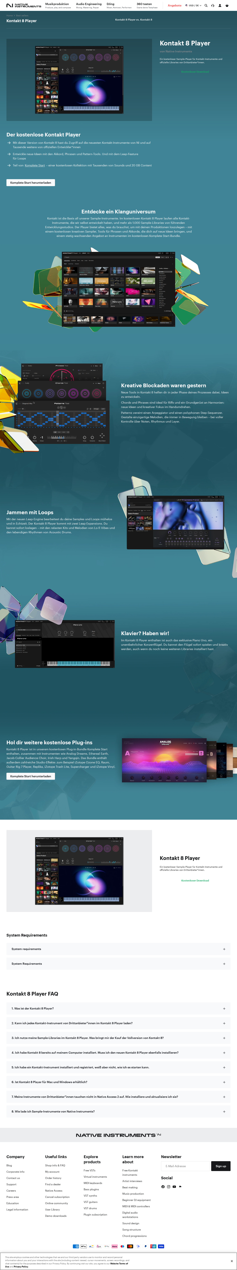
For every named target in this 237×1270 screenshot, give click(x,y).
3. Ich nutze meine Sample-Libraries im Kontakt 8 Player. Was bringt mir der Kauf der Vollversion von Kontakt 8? (88, 1037)
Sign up (221, 1166)
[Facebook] (163, 1187)
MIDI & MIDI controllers (136, 1206)
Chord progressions (134, 1236)
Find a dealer (53, 1184)
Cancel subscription (57, 1197)
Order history (53, 1178)
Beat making (130, 1187)
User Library (52, 1209)
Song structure (131, 1229)
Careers (11, 1190)
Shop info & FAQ (55, 1165)
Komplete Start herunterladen (30, 182)
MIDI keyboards (93, 1183)
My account (52, 1171)
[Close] (231, 1261)
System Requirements (27, 963)
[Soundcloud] (180, 1187)
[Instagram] (169, 1187)
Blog (9, 1165)
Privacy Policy (21, 1267)
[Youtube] (174, 1187)
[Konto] (219, 5)
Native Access (53, 1190)
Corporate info (15, 1171)
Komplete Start (35, 165)
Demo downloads (56, 1216)
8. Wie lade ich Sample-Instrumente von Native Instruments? (53, 1111)
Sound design (130, 1223)
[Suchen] (206, 5)
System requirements (26, 948)
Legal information (17, 1209)
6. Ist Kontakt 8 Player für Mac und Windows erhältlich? (49, 1081)
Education (12, 1203)
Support (11, 1184)
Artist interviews (132, 1181)
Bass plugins (91, 1189)
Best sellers (22, 15)
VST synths (90, 1195)
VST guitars (91, 1202)
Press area (12, 1197)
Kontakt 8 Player (21, 21)
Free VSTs (89, 1170)
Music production (133, 1193)
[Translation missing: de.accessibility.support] (212, 5)
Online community (56, 1203)
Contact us (13, 1178)
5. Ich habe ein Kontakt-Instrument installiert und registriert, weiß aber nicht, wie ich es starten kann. (80, 1067)
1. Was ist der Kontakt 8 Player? (33, 1008)
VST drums (90, 1208)
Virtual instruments (95, 1176)
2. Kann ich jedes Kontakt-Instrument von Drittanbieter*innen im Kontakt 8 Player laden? (72, 1023)
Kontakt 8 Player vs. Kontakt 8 (133, 19)
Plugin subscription (95, 1214)
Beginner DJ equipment (136, 1200)
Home (9, 15)
